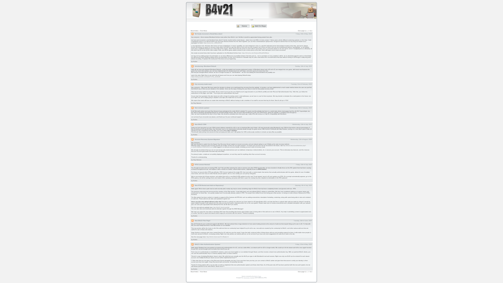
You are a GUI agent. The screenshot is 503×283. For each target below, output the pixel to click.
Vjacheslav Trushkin (249, 277)
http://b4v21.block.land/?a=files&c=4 (217, 237)
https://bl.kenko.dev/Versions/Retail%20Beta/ (255, 53)
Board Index (194, 30)
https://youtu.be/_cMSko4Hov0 (212, 43)
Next (311, 30)
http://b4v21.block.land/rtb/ (221, 207)
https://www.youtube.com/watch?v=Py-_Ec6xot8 (205, 76)
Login (251, 19)
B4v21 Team (257, 276)
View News (203, 30)
